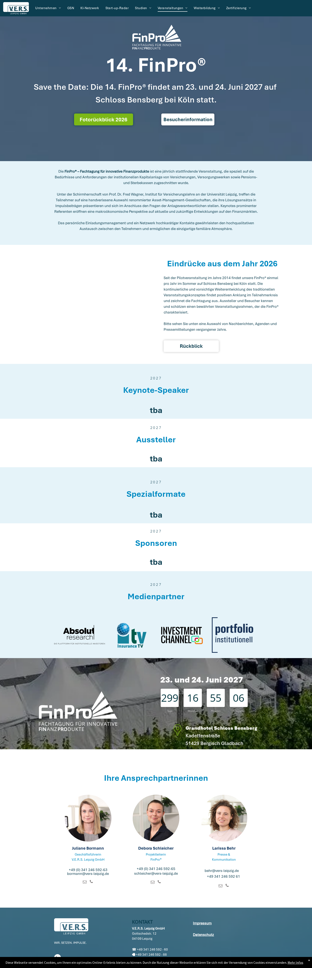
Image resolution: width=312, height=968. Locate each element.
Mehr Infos (295, 962)
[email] (85, 882)
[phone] (91, 882)
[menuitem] (48, 8)
